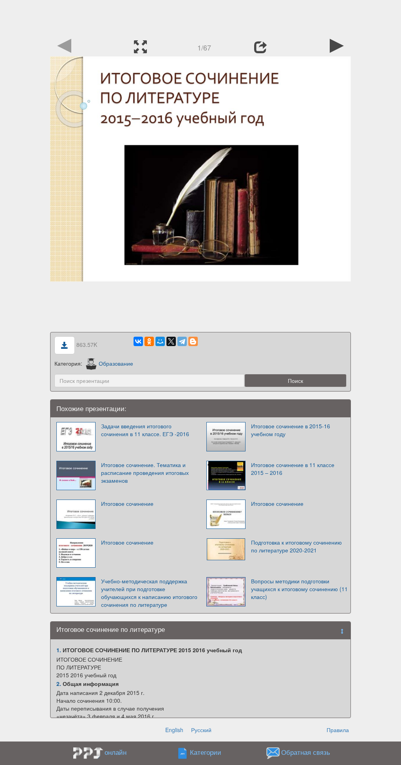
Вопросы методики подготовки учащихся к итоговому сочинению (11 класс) (299, 589)
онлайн (115, 752)
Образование (116, 363)
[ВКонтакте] (138, 341)
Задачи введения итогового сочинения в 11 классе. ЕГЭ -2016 (145, 430)
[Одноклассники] (149, 341)
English (174, 730)
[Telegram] (182, 341)
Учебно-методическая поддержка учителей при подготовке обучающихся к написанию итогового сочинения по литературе (149, 592)
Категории (205, 752)
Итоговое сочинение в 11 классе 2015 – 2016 (292, 468)
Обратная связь (305, 752)
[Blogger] (193, 341)
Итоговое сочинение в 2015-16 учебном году (290, 430)
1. (58, 650)
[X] (171, 341)
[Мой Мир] (160, 341)
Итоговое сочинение (127, 503)
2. (58, 683)
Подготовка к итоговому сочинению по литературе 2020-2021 (296, 546)
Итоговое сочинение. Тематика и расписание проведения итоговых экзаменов (145, 472)
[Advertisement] (200, 17)
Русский (201, 730)
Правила (338, 730)
